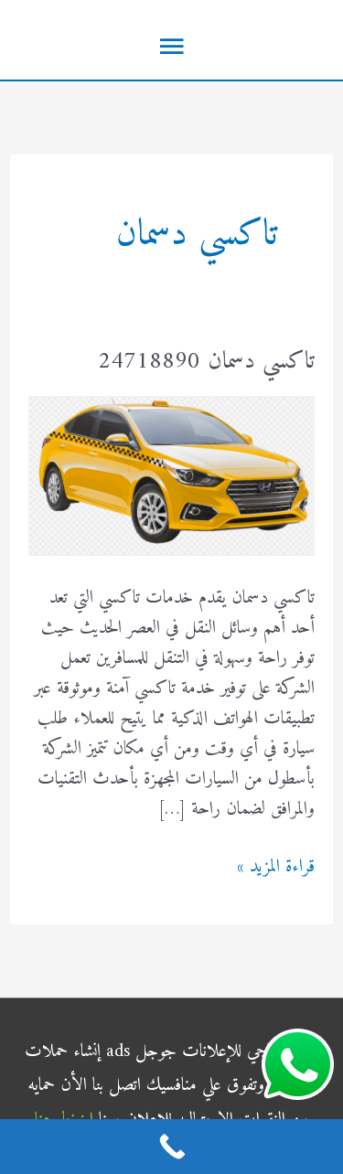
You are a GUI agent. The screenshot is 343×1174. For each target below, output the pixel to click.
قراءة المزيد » (276, 867)
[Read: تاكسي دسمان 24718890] (171, 476)
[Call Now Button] (171, 1146)
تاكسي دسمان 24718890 (206, 361)
